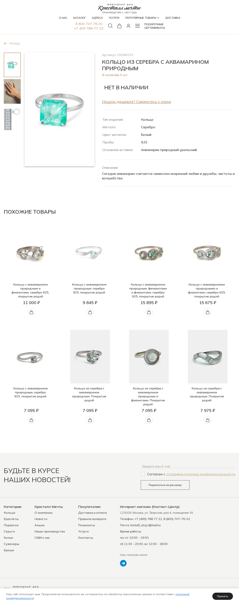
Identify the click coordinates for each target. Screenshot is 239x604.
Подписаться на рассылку (165, 484)
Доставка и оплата (92, 512)
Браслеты (11, 519)
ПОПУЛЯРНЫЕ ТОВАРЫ (140, 17)
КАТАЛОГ (79, 17)
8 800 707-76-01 (89, 24)
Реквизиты (86, 525)
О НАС (63, 17)
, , (156, 512)
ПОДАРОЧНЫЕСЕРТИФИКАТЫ (154, 26)
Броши (9, 550)
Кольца (9, 512)
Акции (39, 525)
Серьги (9, 531)
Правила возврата (92, 519)
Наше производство (50, 531)
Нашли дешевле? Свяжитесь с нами (136, 101)
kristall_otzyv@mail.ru (145, 525)
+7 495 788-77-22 (89, 28)
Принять (222, 596)
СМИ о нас (42, 537)
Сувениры (11, 544)
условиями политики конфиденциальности (200, 474)
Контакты (85, 537)
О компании (43, 512)
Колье (8, 537)
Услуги (83, 531)
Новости (41, 519)
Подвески (11, 525)
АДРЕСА (97, 17)
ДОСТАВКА (172, 17)
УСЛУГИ (114, 17)
